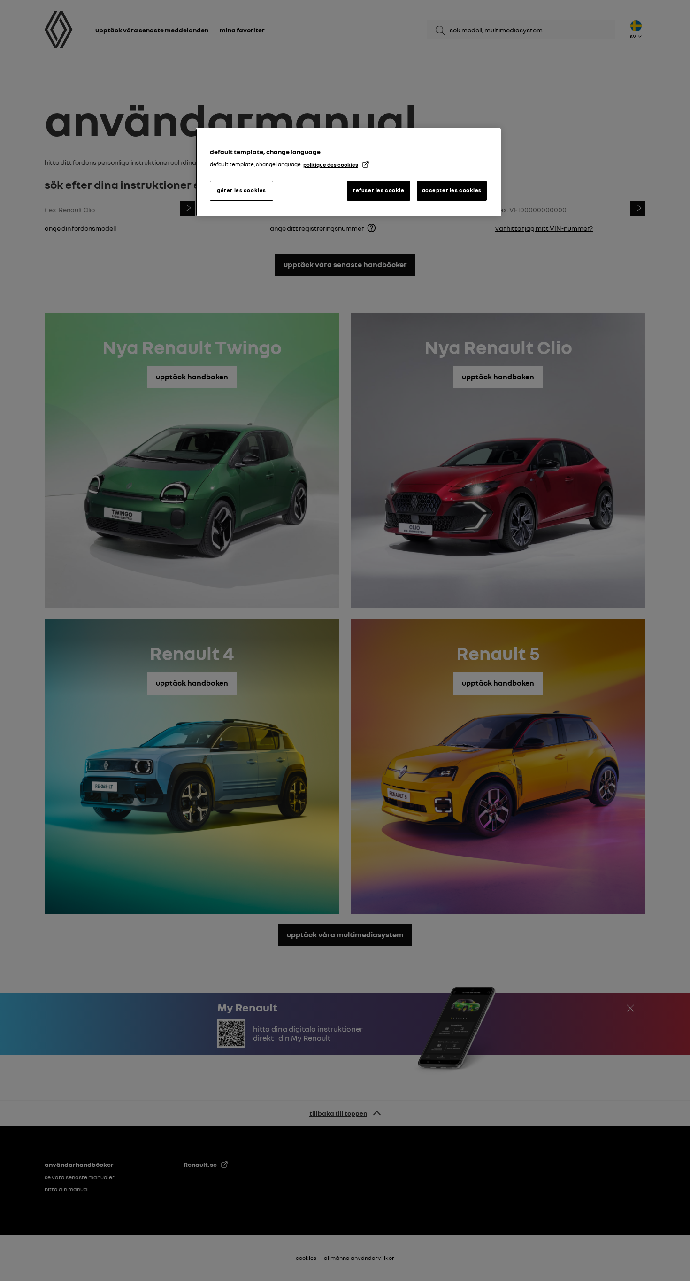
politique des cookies (330, 165)
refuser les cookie (378, 190)
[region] (348, 172)
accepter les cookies (452, 190)
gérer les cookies (241, 190)
